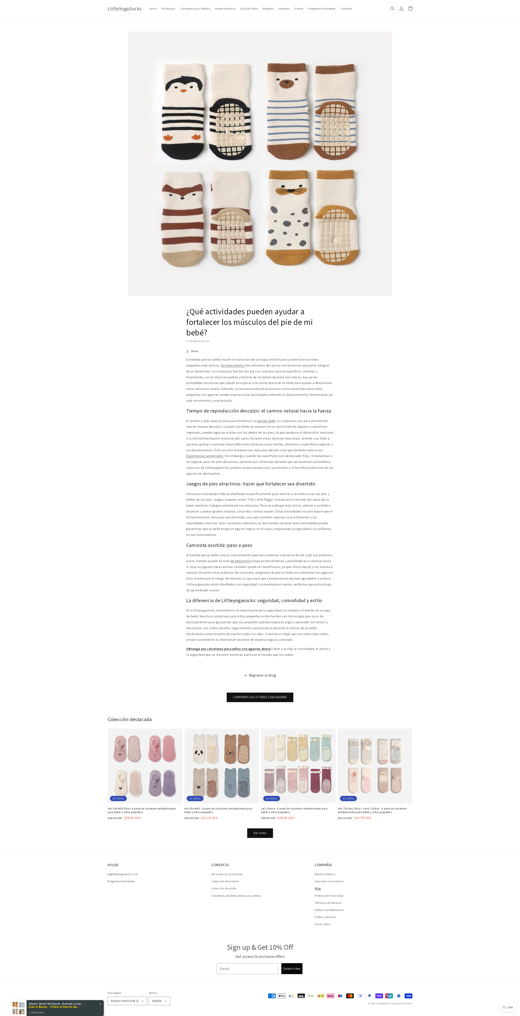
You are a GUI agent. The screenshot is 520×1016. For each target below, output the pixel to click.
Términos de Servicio (328, 903)
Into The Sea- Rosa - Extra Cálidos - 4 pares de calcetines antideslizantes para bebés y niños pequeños (372, 810)
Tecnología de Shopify (401, 1003)
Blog (318, 888)
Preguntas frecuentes (121, 881)
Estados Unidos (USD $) (125, 1001)
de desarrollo (241, 561)
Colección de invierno (225, 881)
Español (157, 1001)
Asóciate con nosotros (329, 881)
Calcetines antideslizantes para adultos (236, 895)
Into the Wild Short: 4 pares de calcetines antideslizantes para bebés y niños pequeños (142, 810)
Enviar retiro (323, 924)
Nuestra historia (325, 874)
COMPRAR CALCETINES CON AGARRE (260, 697)
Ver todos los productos (227, 874)
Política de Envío (325, 917)
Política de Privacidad (329, 895)
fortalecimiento (233, 365)
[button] (392, 8)
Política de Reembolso (329, 910)
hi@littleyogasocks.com (123, 874)
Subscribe (291, 968)
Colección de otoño (224, 888)
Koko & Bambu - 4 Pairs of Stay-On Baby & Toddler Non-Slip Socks (54, 1000)
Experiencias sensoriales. (205, 456)
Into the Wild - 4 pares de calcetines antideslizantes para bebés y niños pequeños (218, 810)
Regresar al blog (262, 675)
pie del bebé (266, 421)
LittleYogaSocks (383, 1003)
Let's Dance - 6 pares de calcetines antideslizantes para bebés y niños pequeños (294, 810)
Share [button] (194, 351)
